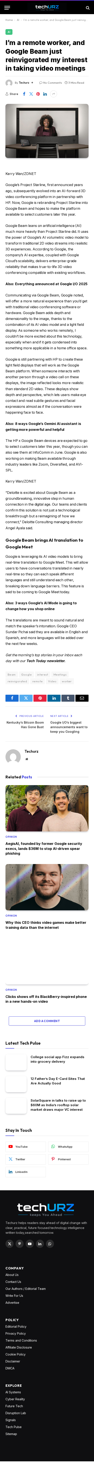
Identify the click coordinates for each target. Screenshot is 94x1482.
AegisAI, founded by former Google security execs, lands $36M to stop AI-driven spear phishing (43, 848)
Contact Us (13, 1282)
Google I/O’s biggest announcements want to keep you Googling (69, 727)
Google (26, 674)
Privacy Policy (15, 1333)
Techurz (24, 82)
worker (66, 681)
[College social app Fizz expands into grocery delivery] (16, 1062)
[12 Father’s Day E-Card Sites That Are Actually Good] (16, 1084)
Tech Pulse (13, 1427)
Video (52, 681)
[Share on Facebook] (24, 93)
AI (18, 20)
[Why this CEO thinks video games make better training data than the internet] (47, 887)
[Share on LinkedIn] (45, 93)
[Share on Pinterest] (38, 93)
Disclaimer (12, 1361)
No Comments (52, 82)
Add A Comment (47, 1021)
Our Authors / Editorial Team (25, 1289)
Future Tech (14, 1406)
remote (37, 681)
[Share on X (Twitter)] (31, 93)
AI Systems (13, 1392)
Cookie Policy (15, 1354)
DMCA (9, 1368)
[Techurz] (47, 8)
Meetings (60, 674)
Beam (12, 674)
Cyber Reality (15, 1399)
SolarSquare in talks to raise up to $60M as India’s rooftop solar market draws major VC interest (58, 1105)
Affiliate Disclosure (18, 1347)
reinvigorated (17, 681)
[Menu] (7, 8)
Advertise (12, 1302)
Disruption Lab (15, 1413)
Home (9, 20)
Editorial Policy (15, 1326)
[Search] (87, 8)
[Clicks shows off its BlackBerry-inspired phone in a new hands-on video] (47, 961)
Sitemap (11, 1434)
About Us (12, 1275)
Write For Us (14, 1295)
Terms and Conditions (21, 1340)
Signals (10, 1420)
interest (42, 674)
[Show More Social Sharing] (53, 93)
